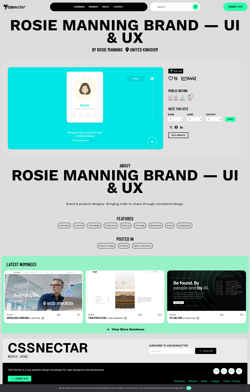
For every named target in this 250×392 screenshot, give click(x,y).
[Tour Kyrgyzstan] (125, 272)
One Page (140, 225)
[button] (195, 7)
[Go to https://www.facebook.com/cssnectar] (224, 371)
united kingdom (143, 49)
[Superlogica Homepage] (43, 272)
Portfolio (124, 246)
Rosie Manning (110, 49)
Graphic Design (106, 246)
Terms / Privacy (231, 381)
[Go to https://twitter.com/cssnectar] (216, 371)
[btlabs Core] (206, 272)
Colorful (79, 225)
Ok (189, 388)
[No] (246, 388)
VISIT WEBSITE (178, 135)
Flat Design (94, 225)
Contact (215, 381)
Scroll (170, 225)
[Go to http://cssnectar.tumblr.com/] (239, 371)
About (204, 381)
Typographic (184, 225)
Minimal (126, 225)
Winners (193, 381)
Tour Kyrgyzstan (97, 317)
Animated (64, 225)
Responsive (155, 225)
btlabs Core (176, 317)
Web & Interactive (142, 246)
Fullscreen (110, 225)
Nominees (179, 381)
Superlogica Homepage (18, 317)
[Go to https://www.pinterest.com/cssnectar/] (231, 371)
